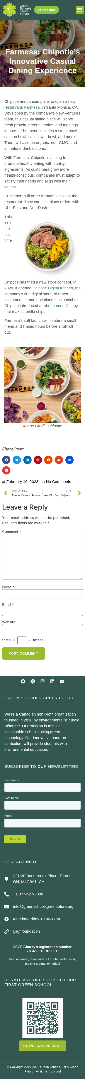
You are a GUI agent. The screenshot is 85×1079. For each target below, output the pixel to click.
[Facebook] (23, 681)
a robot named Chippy (58, 306)
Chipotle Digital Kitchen (52, 288)
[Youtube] (62, 681)
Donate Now (46, 10)
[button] (80, 10)
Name (8, 587)
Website (8, 622)
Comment (11, 531)
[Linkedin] (52, 681)
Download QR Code (42, 1046)
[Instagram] (42, 681)
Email (8, 604)
